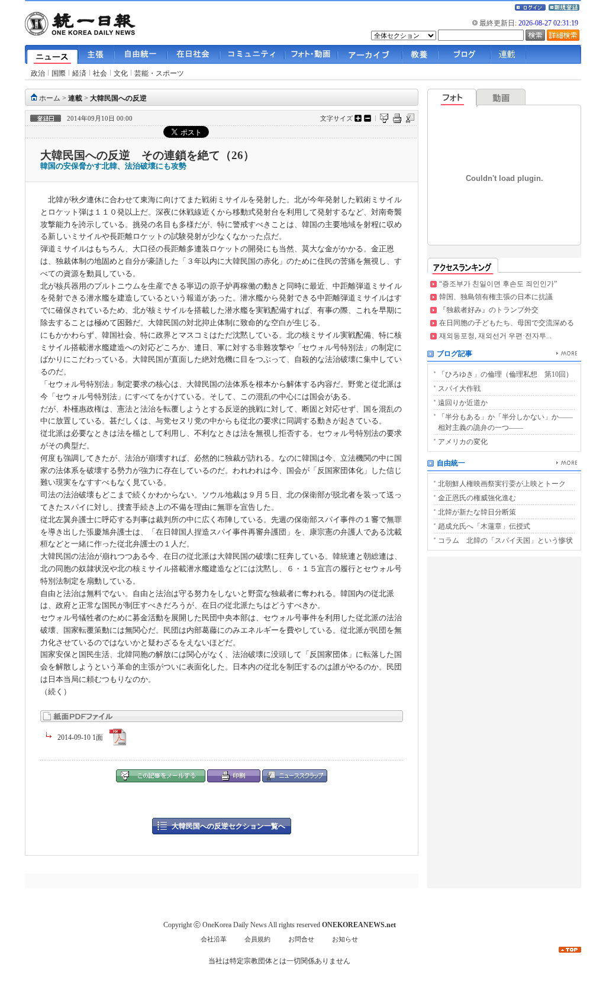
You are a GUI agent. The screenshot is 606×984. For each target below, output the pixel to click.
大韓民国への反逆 (118, 98)
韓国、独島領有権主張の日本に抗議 (496, 297)
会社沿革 (214, 939)
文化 (121, 73)
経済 (79, 73)
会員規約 (257, 939)
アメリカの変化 (463, 442)
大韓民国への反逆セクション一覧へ (228, 826)
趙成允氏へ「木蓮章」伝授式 (484, 526)
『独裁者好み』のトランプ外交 (489, 310)
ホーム (49, 98)
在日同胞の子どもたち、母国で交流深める (506, 323)
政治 (38, 73)
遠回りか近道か (463, 403)
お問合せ (301, 939)
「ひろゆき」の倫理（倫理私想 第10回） (505, 374)
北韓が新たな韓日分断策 (477, 512)
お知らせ (345, 939)
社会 (100, 73)
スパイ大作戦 (459, 388)
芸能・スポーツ (159, 73)
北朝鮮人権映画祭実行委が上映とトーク (502, 484)
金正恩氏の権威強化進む (477, 498)
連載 (75, 98)
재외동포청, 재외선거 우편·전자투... (495, 336)
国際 (58, 73)
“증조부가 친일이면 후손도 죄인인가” (498, 284)
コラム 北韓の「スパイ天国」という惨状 (505, 540)
